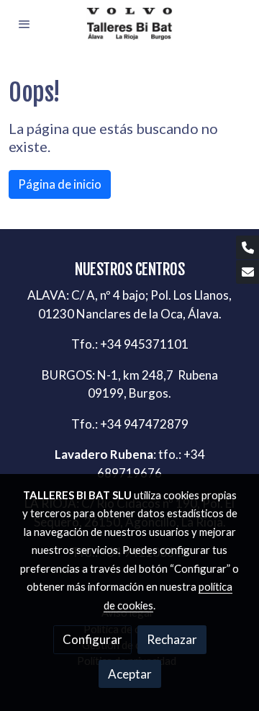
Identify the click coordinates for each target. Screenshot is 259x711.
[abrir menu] (24, 23)
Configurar (92, 639)
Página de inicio (59, 184)
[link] (129, 23)
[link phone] (247, 247)
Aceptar (130, 673)
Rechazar (172, 639)
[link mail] (247, 272)
